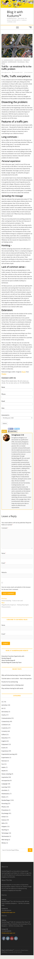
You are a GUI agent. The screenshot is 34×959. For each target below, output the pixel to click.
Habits (4, 767)
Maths (3, 797)
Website (4, 572)
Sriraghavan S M (6, 72)
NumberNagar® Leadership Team (11, 662)
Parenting (4, 803)
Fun (3, 764)
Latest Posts (13, 431)
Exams (4, 747)
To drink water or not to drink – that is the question (17, 678)
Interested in (5, 415)
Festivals (4, 761)
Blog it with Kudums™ (15, 14)
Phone (4, 394)
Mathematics (6, 793)
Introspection (6, 780)
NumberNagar (12, 61)
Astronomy (5, 711)
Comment (5, 528)
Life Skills (4, 790)
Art (3, 708)
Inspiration (5, 777)
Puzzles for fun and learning (10, 682)
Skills (3, 823)
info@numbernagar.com (8, 912)
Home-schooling (6, 774)
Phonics (4, 807)
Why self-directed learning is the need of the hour (16, 675)
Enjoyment (5, 744)
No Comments (28, 72)
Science (4, 820)
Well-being (5, 839)
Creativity (5, 728)
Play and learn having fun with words (12, 688)
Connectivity (18, 59)
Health (4, 770)
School (3, 816)
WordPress (4, 952)
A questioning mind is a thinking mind (12, 685)
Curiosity (4, 731)
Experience (5, 751)
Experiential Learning (8, 754)
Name (3, 387)
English (4, 741)
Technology (5, 833)
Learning (4, 61)
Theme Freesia (24, 950)
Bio (5, 431)
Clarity (4, 715)
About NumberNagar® (8, 660)
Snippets (4, 826)
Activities (4, 705)
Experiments (5, 757)
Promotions (5, 810)
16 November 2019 (18, 72)
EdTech (4, 734)
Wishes (4, 843)
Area (3, 408)
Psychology (21, 61)
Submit (5, 423)
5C (2, 59)
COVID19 (5, 724)
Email (3, 401)
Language (4, 784)
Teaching (4, 830)
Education (26, 59)
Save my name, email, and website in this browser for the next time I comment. (16, 588)
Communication (9, 59)
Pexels (24, 372)
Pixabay (4, 374)
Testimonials (5, 836)
